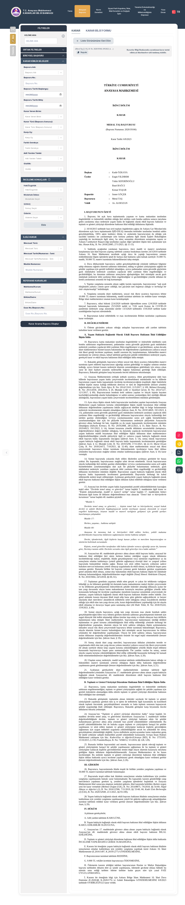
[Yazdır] (179, 469)
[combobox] (25, 72)
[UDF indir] (179, 443)
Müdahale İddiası (31, 195)
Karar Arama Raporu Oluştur (44, 323)
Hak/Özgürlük (30, 185)
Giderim (27, 213)
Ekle (43, 225)
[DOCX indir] (179, 452)
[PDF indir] (179, 435)
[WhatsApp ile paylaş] (179, 461)
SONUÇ (27, 204)
